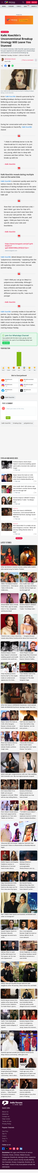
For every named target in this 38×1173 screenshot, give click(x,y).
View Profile (8, 61)
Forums (11, 6)
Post (8, 418)
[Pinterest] (17, 1148)
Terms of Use (6, 1121)
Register (34, 2)
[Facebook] (3, 1148)
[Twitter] (7, 1148)
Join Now (6, 343)
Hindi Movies (4, 32)
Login (28, 2)
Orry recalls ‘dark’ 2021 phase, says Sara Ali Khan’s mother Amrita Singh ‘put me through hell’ (24, 488)
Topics (19, 6)
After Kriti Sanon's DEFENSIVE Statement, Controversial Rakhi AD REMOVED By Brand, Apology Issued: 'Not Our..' (24, 514)
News (4, 6)
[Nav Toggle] (2, 2)
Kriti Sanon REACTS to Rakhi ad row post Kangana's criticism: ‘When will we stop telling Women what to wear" (24, 529)
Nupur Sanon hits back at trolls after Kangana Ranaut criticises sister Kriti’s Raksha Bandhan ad (23, 477)
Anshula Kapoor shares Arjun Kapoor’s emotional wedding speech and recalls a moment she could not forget (24, 465)
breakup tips (17, 423)
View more (19, 538)
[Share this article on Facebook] (5, 66)
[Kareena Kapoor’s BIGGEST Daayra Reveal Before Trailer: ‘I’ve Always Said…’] (7, 501)
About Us (5, 1112)
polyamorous (28, 423)
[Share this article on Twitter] (9, 66)
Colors (4, 1136)
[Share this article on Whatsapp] (12, 66)
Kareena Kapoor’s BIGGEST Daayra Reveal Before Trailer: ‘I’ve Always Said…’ (24, 500)
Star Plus (5, 1131)
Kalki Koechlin (10, 96)
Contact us (5, 1116)
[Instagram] (14, 1148)
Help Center (6, 1119)
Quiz (25, 6)
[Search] (23, 2)
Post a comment (28, 60)
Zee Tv (4, 1134)
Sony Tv (5, 1138)
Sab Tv (4, 1141)
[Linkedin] (21, 1148)
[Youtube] (10, 1148)
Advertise (5, 1114)
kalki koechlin (6, 423)
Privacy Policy (6, 1124)
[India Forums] (9, 2)
